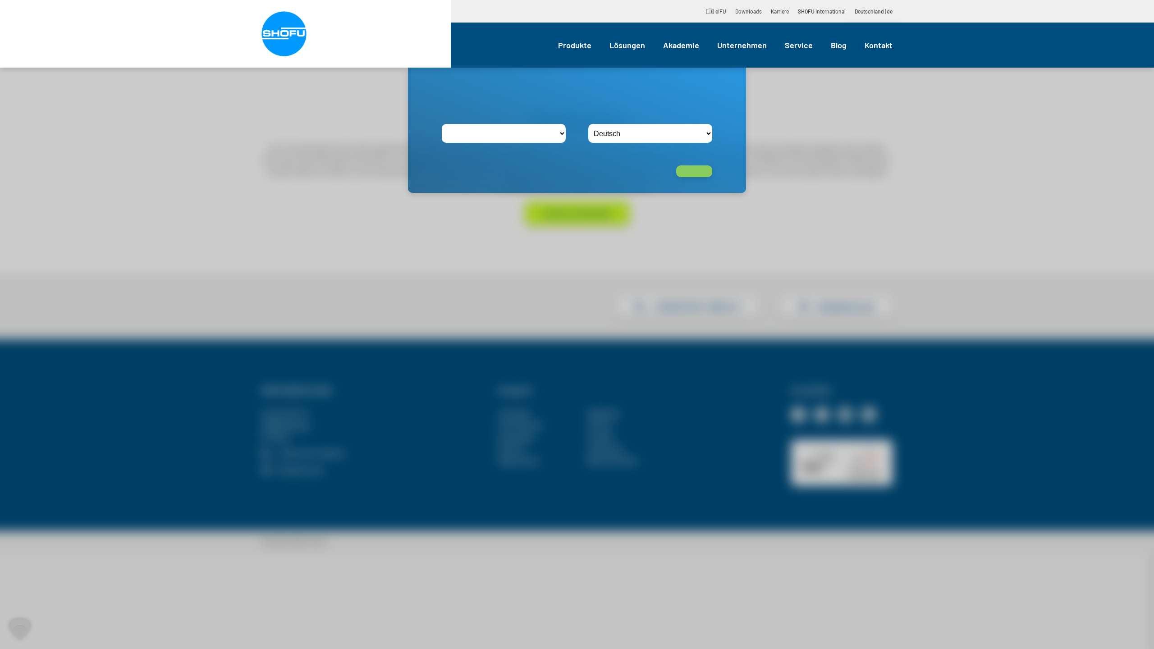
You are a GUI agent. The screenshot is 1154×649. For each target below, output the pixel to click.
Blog (839, 45)
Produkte (574, 45)
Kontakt (879, 45)
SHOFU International (822, 11)
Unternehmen (742, 45)
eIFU (720, 11)
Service (799, 45)
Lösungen (627, 45)
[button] (20, 629)
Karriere (780, 11)
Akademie (681, 45)
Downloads (748, 11)
